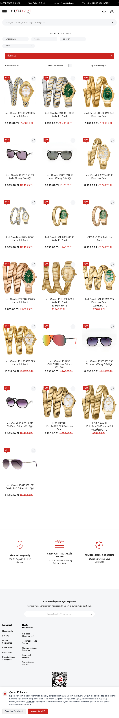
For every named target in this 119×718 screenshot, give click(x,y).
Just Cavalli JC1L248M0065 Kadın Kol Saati (59, 115)
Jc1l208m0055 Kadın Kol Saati (99, 239)
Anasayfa (52, 33)
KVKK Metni (7, 648)
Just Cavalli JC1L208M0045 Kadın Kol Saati (59, 239)
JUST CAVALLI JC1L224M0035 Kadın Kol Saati (99, 426)
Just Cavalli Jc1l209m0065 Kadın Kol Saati (20, 239)
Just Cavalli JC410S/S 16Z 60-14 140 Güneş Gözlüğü (20, 487)
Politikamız (7, 652)
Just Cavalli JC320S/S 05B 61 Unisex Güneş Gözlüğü (99, 363)
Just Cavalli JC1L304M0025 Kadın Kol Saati (20, 363)
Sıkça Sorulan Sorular (28, 663)
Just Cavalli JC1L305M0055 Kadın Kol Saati (20, 115)
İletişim (5, 636)
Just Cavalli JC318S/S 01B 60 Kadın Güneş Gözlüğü (19, 425)
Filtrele (11, 55)
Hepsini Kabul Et (38, 711)
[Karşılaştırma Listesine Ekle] (33, 78)
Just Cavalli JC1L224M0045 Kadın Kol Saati (99, 115)
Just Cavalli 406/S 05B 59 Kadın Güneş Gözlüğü (20, 177)
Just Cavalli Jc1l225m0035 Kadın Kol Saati (99, 177)
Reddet (30, 701)
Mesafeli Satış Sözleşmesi (8, 658)
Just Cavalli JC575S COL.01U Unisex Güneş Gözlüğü (59, 364)
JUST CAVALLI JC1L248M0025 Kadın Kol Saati (59, 426)
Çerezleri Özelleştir (14, 711)
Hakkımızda (7, 631)
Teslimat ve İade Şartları (29, 642)
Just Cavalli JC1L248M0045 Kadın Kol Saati (20, 301)
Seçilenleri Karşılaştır (98, 66)
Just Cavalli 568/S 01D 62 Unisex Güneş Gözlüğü (59, 177)
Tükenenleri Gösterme (55, 66)
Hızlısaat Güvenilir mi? (28, 635)
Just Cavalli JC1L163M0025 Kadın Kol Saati (59, 301)
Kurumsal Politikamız (27, 656)
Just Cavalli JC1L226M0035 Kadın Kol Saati (99, 301)
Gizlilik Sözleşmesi (7, 641)
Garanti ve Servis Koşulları (29, 649)
